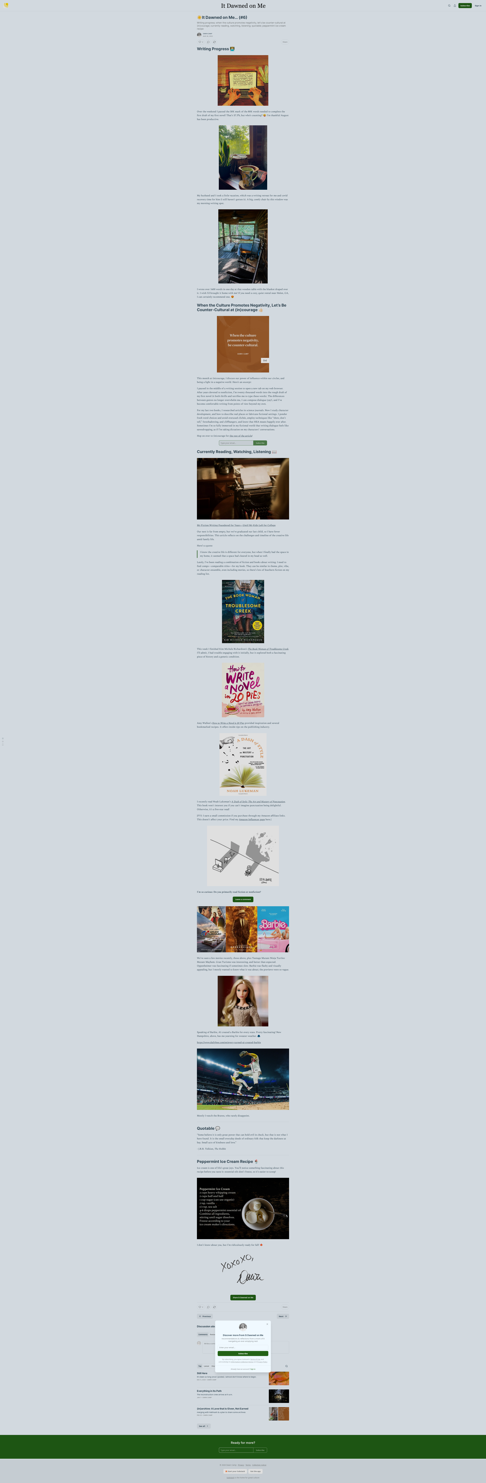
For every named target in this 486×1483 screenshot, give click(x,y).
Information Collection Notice (242, 1362)
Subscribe (243, 1353)
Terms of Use (255, 1359)
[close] (267, 1324)
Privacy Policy (262, 1362)
